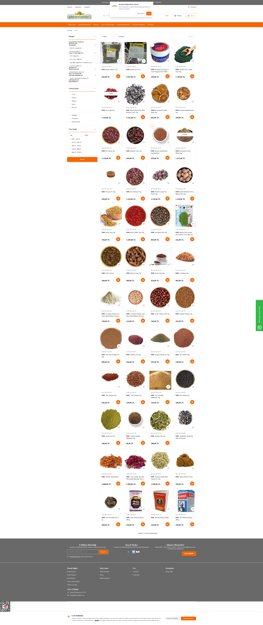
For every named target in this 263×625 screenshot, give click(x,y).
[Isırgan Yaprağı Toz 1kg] (160, 338)
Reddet (97, 620)
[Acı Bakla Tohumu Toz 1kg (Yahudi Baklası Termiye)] (111, 297)
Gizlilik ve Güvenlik (72, 585)
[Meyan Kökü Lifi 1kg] (185, 460)
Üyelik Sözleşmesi (71, 575)
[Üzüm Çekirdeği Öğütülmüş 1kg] (136, 420)
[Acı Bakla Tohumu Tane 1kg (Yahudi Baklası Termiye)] (136, 297)
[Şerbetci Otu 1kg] (160, 420)
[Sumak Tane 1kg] (160, 257)
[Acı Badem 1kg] (185, 257)
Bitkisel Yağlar (169, 571)
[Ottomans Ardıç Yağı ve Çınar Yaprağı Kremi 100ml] (160, 53)
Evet (149, 13)
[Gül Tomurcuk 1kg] (136, 175)
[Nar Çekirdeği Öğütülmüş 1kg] (160, 379)
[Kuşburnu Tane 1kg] (136, 134)
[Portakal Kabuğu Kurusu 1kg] (185, 94)
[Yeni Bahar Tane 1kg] (160, 216)
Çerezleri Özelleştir (172, 618)
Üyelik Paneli (136, 575)
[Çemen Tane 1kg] (111, 216)
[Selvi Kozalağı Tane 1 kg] (111, 501)
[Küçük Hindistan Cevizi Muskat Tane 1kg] (185, 175)
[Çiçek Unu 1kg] (111, 420)
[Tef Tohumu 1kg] (185, 338)
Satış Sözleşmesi (71, 578)
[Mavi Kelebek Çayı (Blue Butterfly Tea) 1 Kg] (136, 94)
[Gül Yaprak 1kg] (111, 134)
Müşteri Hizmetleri (104, 571)
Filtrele (82, 159)
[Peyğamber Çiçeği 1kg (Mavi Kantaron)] (185, 420)
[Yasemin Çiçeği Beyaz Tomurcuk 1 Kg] (160, 460)
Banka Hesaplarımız (105, 578)
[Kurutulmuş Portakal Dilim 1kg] (160, 94)
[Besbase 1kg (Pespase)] (111, 460)
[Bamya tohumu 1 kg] (111, 53)
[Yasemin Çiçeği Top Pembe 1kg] (160, 175)
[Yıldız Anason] (111, 257)
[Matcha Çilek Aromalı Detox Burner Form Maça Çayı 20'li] (185, 216)
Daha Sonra (140, 13)
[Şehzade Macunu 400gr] (160, 501)
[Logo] (79, 16)
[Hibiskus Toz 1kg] (136, 338)
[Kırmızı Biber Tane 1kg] (136, 216)
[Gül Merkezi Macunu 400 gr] (185, 501)
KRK (103, 69)
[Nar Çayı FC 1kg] (111, 175)
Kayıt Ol (103, 552)
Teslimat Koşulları (71, 571)
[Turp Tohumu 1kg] (136, 379)
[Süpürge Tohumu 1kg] (185, 297)
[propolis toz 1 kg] (136, 53)
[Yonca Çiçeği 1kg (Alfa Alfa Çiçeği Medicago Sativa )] (136, 460)
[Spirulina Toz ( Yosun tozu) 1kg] (185, 53)
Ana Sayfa (69, 30)
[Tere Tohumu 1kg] (111, 379)
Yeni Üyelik (136, 571)
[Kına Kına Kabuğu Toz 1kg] (111, 338)
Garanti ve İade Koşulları (73, 581)
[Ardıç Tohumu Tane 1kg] (160, 297)
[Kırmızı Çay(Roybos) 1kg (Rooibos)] (160, 134)
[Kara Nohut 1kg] (185, 379)
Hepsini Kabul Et (188, 618)
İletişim (102, 575)
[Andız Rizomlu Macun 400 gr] (136, 501)
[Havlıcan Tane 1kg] (136, 257)
